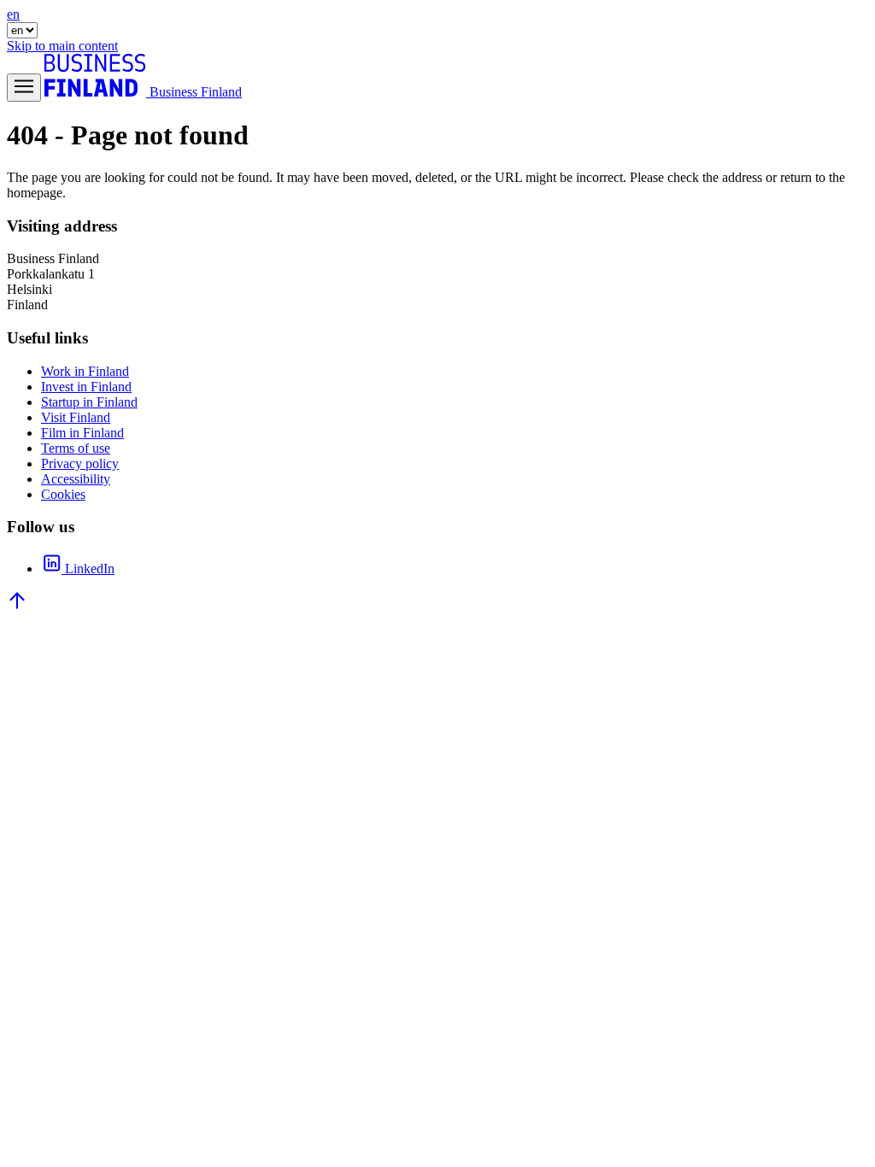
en (13, 14)
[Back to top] (17, 606)
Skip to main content (62, 45)
